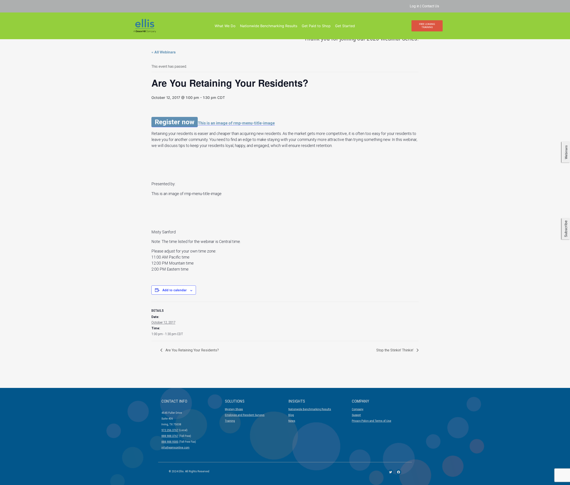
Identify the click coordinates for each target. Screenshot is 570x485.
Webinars (566, 152)
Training (230, 420)
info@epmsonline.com (175, 447)
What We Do (225, 26)
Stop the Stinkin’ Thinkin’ (395, 350)
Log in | (416, 6)
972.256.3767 (169, 430)
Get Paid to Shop (316, 26)
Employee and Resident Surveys (245, 415)
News (291, 420)
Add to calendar (174, 290)
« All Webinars (163, 52)
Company (357, 409)
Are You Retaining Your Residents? (192, 350)
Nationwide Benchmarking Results (268, 26)
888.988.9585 (169, 441)
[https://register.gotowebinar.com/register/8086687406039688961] (236, 122)
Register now (174, 122)
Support (356, 415)
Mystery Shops (234, 409)
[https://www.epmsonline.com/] (144, 25)
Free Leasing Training (427, 26)
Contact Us (430, 6)
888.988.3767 (169, 436)
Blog (291, 415)
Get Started (345, 26)
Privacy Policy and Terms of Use (371, 420)
